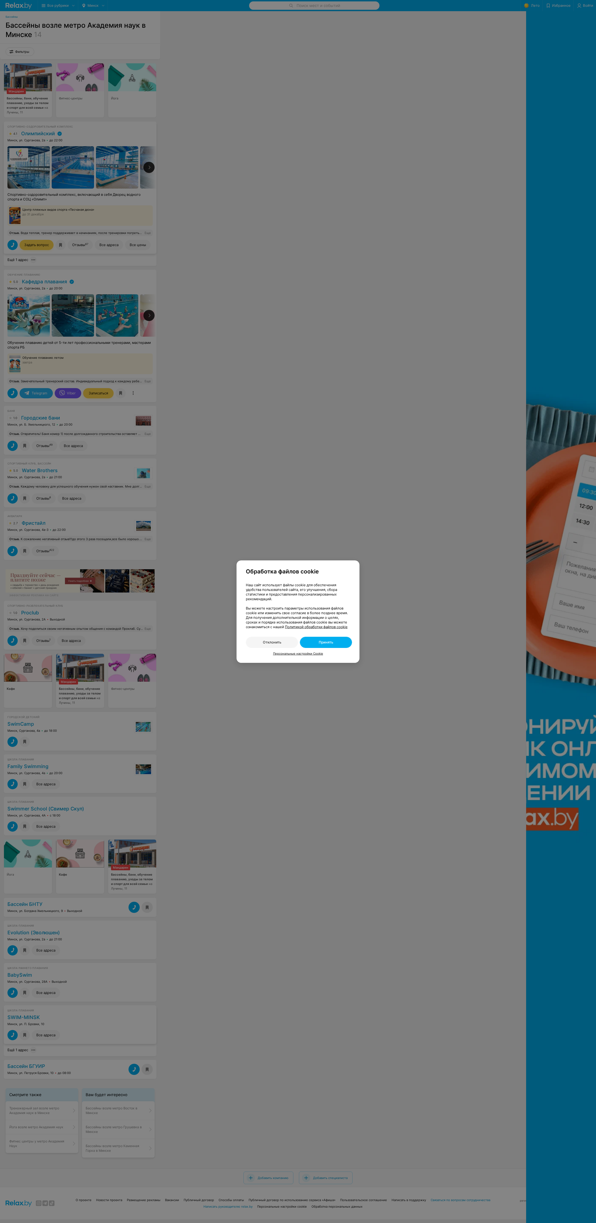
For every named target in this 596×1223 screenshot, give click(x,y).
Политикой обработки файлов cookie (316, 627)
